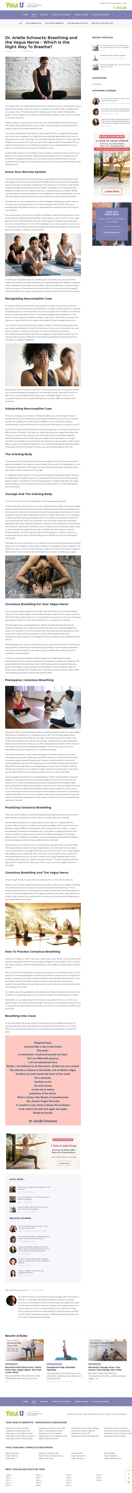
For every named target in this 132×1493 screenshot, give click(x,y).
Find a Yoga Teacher (114, 3)
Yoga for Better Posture (48, 1439)
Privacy (101, 1414)
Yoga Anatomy (12, 1456)
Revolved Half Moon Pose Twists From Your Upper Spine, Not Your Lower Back (114, 46)
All (20, 23)
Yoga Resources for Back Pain (18, 1431)
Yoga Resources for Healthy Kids (19, 1439)
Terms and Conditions (119, 1414)
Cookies (108, 1414)
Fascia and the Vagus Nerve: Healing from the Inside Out (34, 1188)
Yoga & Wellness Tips (112, 1458)
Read (34, 14)
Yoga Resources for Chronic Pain (51, 1428)
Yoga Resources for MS (80, 1433)
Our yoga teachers (100, 14)
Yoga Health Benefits (54, 23)
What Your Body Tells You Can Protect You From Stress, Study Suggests (32, 1208)
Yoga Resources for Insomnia (83, 1431)
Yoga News (10, 1458)
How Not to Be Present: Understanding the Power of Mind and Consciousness (34, 1237)
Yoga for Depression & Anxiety (50, 1431)
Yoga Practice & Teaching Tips (50, 1456)
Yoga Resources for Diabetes (50, 1433)
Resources (78, 1414)
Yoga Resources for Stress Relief (117, 1431)
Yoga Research (77, 1453)
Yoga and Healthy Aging (77, 23)
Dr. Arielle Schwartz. (35, 1290)
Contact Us (102, 3)
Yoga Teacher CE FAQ (90, 1414)
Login (124, 3)
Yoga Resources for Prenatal (115, 1428)
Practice (44, 14)
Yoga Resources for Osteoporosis (84, 1436)
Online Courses (81, 14)
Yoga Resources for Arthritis (17, 1428)
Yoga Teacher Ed (78, 1456)
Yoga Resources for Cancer (115, 1436)
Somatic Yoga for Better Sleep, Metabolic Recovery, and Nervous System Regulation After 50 (34, 1261)
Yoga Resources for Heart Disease (85, 1428)
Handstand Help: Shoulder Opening (113, 55)
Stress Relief (96, 84)
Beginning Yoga (12, 1453)
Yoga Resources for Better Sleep (19, 1433)
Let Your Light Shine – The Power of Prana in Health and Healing (33, 1198)
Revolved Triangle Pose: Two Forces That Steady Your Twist (115, 66)
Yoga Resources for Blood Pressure (20, 1436)
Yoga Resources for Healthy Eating (52, 1436)
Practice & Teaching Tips (102, 23)
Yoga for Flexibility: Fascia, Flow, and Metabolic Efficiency (31, 1272)
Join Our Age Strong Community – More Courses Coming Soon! (33, 1227)
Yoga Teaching (77, 1458)
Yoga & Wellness (110, 1456)
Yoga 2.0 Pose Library (61, 14)
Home (25, 14)
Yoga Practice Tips (45, 1458)
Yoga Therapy (109, 1453)
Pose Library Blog (33, 23)
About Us (70, 1414)
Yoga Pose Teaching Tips (48, 1453)
